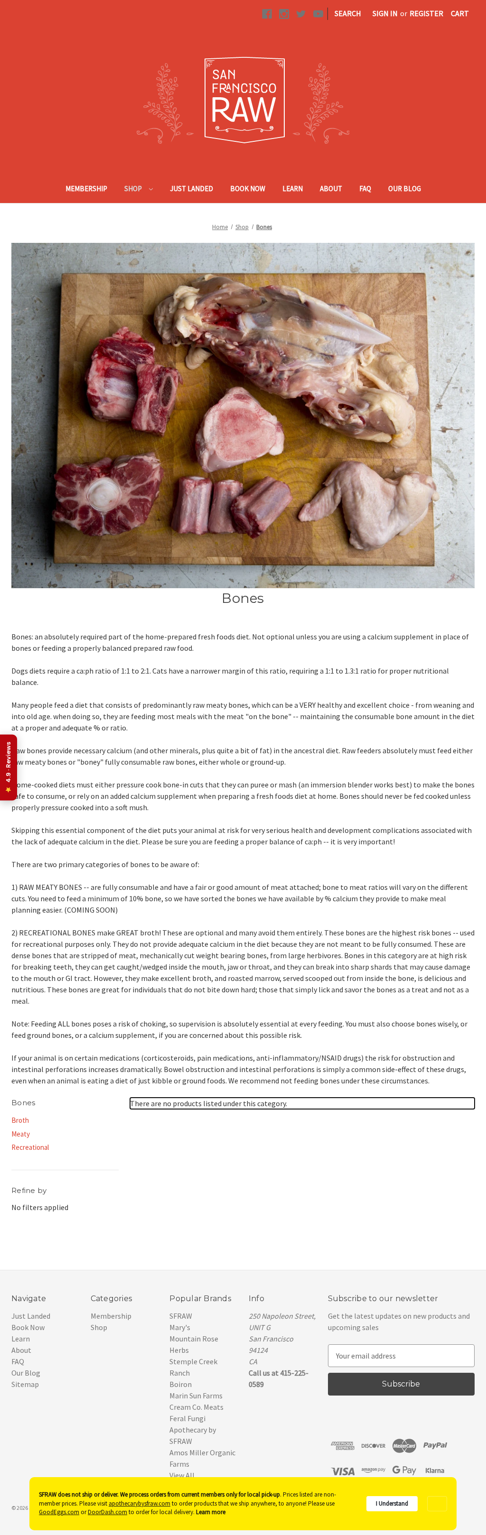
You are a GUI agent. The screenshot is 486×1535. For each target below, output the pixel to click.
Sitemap (25, 1384)
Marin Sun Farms (196, 1395)
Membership (86, 188)
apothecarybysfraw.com (139, 1503)
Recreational (30, 1147)
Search (348, 13)
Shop (133, 188)
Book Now (247, 188)
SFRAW (180, 1316)
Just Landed (191, 188)
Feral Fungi (187, 1418)
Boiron (180, 1384)
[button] (437, 1504)
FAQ (365, 188)
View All (182, 1475)
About (331, 188)
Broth (20, 1120)
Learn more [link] (210, 1512)
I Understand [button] (392, 1503)
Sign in (385, 13)
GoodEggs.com (59, 1512)
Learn (292, 188)
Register (426, 13)
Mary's (179, 1327)
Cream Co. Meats (196, 1407)
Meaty (20, 1133)
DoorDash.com (107, 1512)
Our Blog (404, 188)
